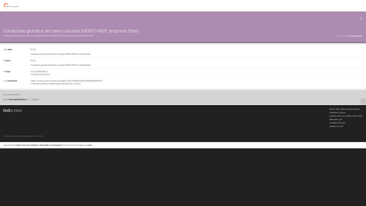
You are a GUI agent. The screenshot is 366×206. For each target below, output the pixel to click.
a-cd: (10, 81)
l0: (7, 60)
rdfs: (7, 49)
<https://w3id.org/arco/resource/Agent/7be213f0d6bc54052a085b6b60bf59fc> (66, 82)
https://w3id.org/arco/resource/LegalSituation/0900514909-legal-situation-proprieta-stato (48, 35)
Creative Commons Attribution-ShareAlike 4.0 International (38, 145)
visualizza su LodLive (337, 113)
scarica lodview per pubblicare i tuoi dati (23, 136)
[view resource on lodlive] (361, 18)
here (90, 145)
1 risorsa (34, 99)
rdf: (6, 71)
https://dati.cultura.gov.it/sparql (347, 109)
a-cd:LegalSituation (40, 73)
